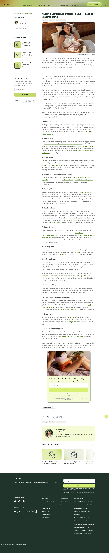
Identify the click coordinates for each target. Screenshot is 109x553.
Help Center (64, 498)
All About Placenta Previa (80, 521)
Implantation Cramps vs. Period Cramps (84, 505)
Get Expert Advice (68, 389)
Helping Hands (64, 501)
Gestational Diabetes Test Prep (82, 511)
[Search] (104, 5)
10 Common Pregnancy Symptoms (83, 501)
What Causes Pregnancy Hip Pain (83, 517)
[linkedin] (33, 101)
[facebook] (29, 101)
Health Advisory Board (48, 501)
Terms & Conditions (72, 489)
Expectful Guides (79, 498)
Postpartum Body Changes (81, 508)
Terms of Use (45, 511)
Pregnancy (41, 5)
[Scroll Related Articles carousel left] (87, 446)
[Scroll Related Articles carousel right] (92, 446)
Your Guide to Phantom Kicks (81, 527)
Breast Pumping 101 (79, 514)
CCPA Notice (45, 517)
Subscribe (95, 4)
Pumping (45, 20)
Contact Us (63, 505)
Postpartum (64, 5)
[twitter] (26, 101)
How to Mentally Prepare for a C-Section (84, 524)
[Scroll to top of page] (106, 416)
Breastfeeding (29, 13)
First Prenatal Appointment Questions (84, 530)
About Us (45, 498)
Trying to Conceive (28, 5)
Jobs (43, 505)
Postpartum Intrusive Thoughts (82, 533)
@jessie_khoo (91, 54)
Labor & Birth (52, 5)
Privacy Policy (80, 393)
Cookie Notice (46, 514)
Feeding (23, 13)
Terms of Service (69, 494)
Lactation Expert (61, 20)
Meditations (75, 5)
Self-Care (51, 20)
